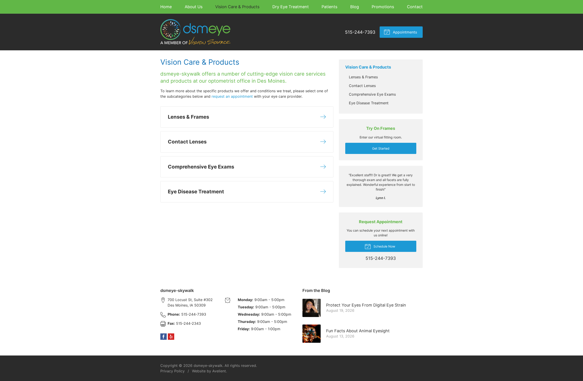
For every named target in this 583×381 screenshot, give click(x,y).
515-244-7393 (360, 32)
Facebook (163, 336)
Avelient (219, 371)
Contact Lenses (362, 85)
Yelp (171, 336)
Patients (329, 6)
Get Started (380, 148)
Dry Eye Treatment (290, 6)
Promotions (383, 6)
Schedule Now (384, 246)
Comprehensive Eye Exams (372, 94)
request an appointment (232, 96)
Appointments (404, 32)
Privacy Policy (172, 371)
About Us (193, 6)
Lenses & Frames (363, 77)
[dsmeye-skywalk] (195, 32)
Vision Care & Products (237, 6)
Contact (415, 6)
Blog (354, 6)
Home (166, 6)
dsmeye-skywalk (208, 365)
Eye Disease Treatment (369, 103)
